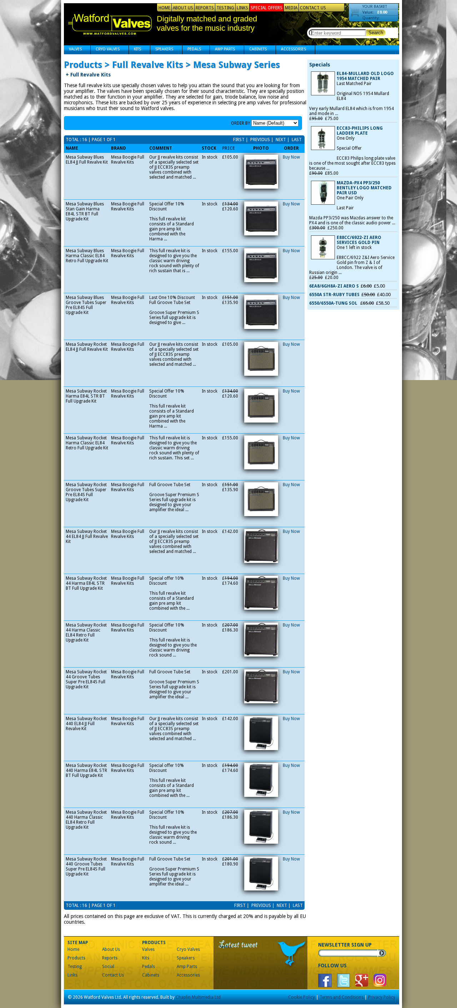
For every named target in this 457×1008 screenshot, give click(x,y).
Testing (225, 7)
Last (296, 139)
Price (228, 148)
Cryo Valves (105, 50)
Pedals (191, 50)
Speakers (161, 50)
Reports (205, 7)
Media (291, 7)
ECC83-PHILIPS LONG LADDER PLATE (360, 131)
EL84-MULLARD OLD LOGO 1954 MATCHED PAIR (365, 76)
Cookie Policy (301, 997)
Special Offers (266, 7)
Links (242, 7)
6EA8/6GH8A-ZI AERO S (334, 286)
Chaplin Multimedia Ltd (198, 997)
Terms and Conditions (341, 997)
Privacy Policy (381, 997)
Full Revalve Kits (88, 75)
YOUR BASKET (374, 6)
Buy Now (291, 157)
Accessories (291, 50)
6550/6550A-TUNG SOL (333, 303)
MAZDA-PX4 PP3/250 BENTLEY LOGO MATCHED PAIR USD (364, 187)
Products (76, 957)
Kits (135, 50)
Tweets (225, 946)
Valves (73, 50)
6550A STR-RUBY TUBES (334, 294)
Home (164, 7)
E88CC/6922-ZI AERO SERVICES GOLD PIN (359, 240)
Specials (319, 64)
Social (108, 966)
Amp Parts (222, 50)
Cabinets (255, 50)
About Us (183, 7)
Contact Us (313, 7)
